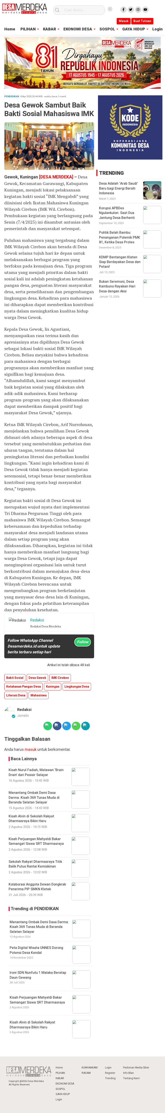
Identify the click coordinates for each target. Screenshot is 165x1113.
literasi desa (15, 695)
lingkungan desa (76, 686)
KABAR (49, 29)
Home (9, 29)
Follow (82, 642)
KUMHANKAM (90, 1068)
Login (157, 29)
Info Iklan (128, 1073)
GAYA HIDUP (133, 29)
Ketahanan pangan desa (23, 686)
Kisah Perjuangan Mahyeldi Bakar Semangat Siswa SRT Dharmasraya (37, 1000)
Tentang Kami (131, 1078)
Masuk (123, 21)
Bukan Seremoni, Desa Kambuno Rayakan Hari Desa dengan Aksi (117, 286)
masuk (31, 749)
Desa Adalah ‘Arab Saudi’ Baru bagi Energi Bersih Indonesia (118, 188)
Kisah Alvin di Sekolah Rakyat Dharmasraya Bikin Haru (32, 1025)
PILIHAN (28, 29)
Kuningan (52, 686)
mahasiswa (39, 695)
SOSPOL (107, 29)
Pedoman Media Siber (136, 1068)
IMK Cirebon (60, 678)
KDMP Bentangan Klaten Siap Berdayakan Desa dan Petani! (120, 262)
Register (110, 1073)
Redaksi (24, 710)
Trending (110, 1078)
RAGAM (86, 1073)
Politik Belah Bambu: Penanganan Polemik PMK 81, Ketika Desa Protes (119, 237)
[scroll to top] (156, 1106)
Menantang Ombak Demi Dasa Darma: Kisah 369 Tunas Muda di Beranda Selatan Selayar (39, 927)
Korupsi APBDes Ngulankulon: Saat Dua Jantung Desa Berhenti (117, 213)
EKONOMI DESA (77, 29)
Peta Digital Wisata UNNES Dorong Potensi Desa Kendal (36, 950)
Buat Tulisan (142, 21)
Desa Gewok (37, 678)
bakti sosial (14, 678)
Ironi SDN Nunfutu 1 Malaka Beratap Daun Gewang (38, 975)
